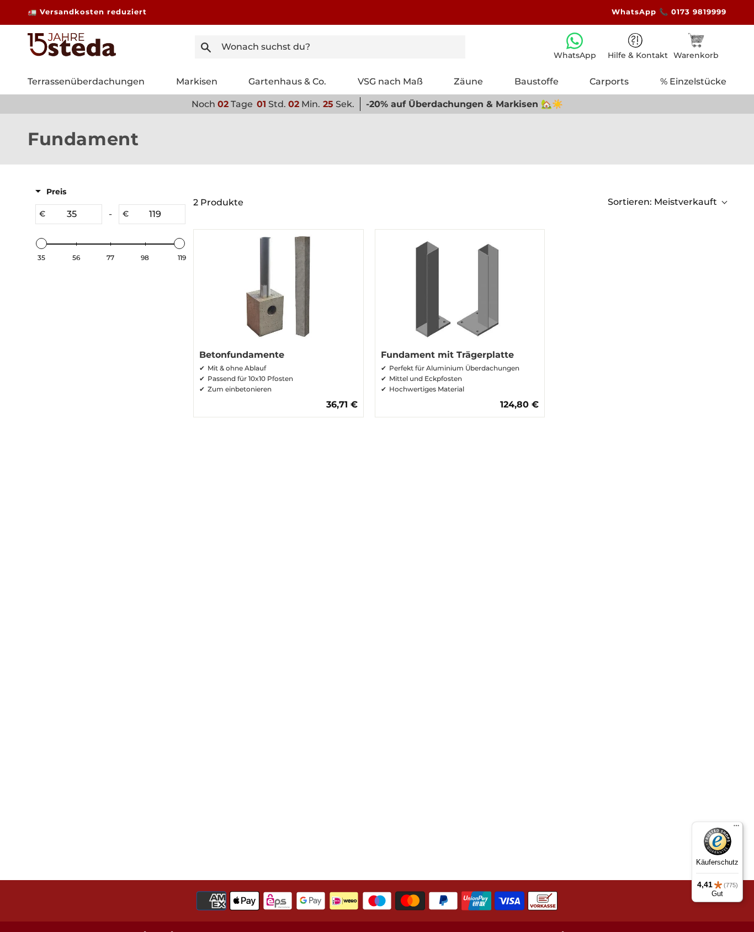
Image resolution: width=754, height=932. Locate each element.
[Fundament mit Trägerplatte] (460, 286)
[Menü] (736, 828)
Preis (56, 192)
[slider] (41, 243)
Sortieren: (662, 202)
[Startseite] (72, 53)
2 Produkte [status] (218, 202)
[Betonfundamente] (278, 286)
